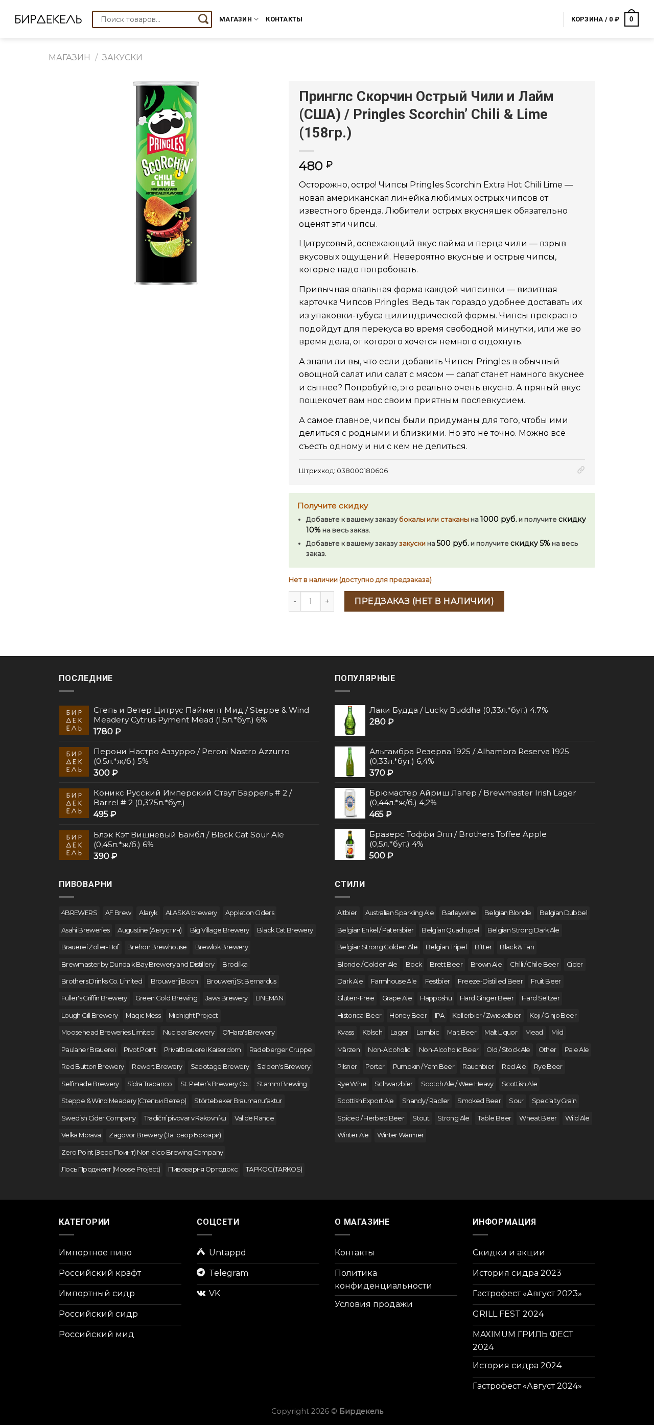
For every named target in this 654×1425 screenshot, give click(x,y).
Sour (516, 1101)
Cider (575, 964)
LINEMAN (269, 998)
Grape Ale (397, 998)
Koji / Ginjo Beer (552, 1015)
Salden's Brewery (283, 1066)
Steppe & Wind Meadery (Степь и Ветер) (123, 1101)
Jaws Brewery (226, 998)
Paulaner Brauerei (88, 1050)
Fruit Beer (546, 981)
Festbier (437, 981)
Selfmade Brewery (90, 1084)
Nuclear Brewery (188, 1032)
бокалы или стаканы (434, 519)
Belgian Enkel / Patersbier (375, 930)
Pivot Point (140, 1050)
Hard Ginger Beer (486, 998)
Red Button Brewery (92, 1066)
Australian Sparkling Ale (399, 913)
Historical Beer (359, 1015)
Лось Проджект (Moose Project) (110, 1169)
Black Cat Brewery (285, 930)
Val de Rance (254, 1118)
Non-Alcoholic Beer (448, 1050)
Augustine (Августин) (149, 930)
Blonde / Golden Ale (367, 964)
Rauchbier (478, 1066)
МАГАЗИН (69, 57)
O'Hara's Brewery (248, 1032)
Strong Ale (453, 1118)
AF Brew (118, 913)
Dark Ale (350, 981)
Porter (375, 1066)
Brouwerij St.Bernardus (241, 981)
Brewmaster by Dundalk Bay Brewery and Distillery (137, 964)
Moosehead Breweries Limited (108, 1032)
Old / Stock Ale (508, 1050)
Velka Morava (81, 1135)
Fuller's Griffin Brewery (94, 998)
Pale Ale (577, 1050)
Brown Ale (486, 964)
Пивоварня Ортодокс (202, 1169)
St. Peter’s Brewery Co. (214, 1084)
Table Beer (494, 1118)
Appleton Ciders (249, 913)
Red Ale (514, 1066)
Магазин (235, 19)
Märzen (348, 1050)
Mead (534, 1032)
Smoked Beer (479, 1101)
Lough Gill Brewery (89, 1015)
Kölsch (372, 1032)
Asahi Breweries (85, 930)
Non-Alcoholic (389, 1050)
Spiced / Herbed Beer (370, 1118)
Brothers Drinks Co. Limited (102, 981)
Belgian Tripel (446, 947)
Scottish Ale (519, 1084)
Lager (399, 1032)
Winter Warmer (400, 1135)
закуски (412, 543)
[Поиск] (203, 19)
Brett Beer (446, 964)
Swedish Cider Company (98, 1118)
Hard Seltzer (540, 998)
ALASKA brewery (191, 913)
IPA (439, 1015)
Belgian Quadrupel (450, 930)
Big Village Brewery (219, 930)
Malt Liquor (500, 1032)
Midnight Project (193, 1015)
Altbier (347, 913)
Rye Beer (548, 1066)
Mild (557, 1032)
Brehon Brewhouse (157, 947)
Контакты (284, 19)
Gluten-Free (355, 998)
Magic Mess (143, 1015)
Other (547, 1050)
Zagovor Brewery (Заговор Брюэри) (165, 1135)
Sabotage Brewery (220, 1066)
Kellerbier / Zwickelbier (486, 1015)
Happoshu (436, 998)
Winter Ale (353, 1135)
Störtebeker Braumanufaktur (238, 1101)
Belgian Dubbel (563, 913)
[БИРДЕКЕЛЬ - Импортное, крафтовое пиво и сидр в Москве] (48, 19)
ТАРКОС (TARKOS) (274, 1169)
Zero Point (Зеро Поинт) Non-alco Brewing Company (142, 1152)
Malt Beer (461, 1032)
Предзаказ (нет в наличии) (424, 601)
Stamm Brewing (282, 1084)
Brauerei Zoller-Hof (90, 947)
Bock (414, 964)
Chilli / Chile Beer (534, 964)
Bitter (483, 947)
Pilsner (347, 1066)
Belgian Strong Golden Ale (377, 947)
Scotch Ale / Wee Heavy (457, 1084)
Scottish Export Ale (365, 1101)
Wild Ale (577, 1118)
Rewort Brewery (157, 1066)
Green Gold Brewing (166, 998)
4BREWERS (79, 913)
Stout (420, 1118)
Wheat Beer (538, 1118)
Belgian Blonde (507, 913)
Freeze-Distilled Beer (490, 981)
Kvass (345, 1032)
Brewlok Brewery (221, 947)
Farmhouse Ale (394, 981)
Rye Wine (351, 1084)
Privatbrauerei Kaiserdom (202, 1050)
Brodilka (234, 964)
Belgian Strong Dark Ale (523, 930)
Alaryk (148, 913)
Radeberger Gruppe (280, 1050)
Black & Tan (517, 947)
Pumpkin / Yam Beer (423, 1066)
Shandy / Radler (425, 1101)
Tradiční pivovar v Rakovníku (185, 1118)
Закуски (122, 57)
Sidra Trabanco (149, 1084)
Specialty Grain (554, 1101)
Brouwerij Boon (174, 981)
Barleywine (459, 913)
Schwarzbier (394, 1084)
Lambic (427, 1032)
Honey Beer (408, 1015)
